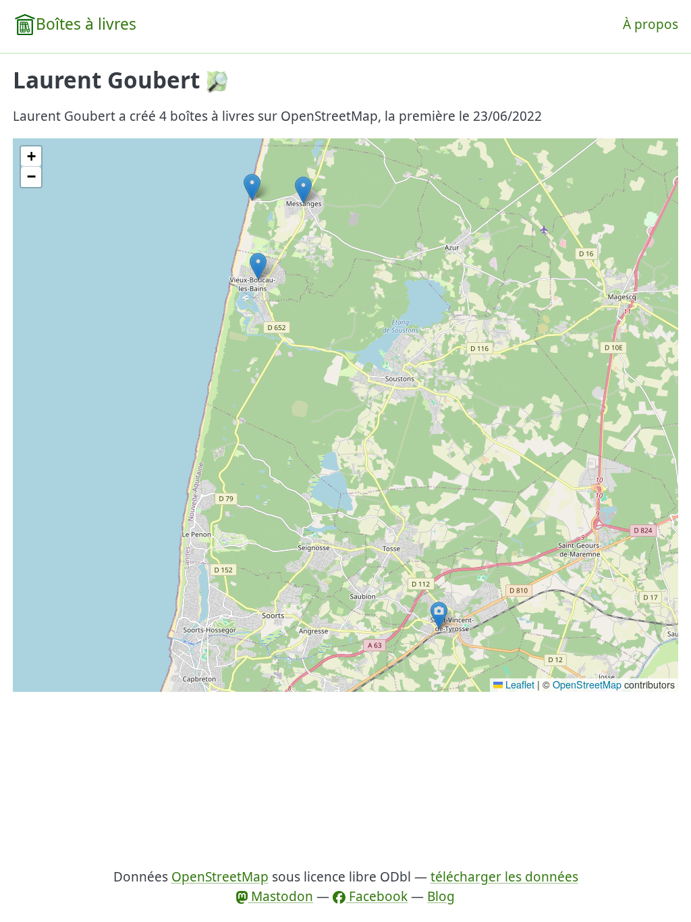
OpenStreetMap (587, 684)
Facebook (377, 896)
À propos (650, 24)
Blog (441, 896)
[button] (258, 266)
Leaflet (518, 684)
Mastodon (280, 896)
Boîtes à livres (86, 23)
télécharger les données (504, 877)
